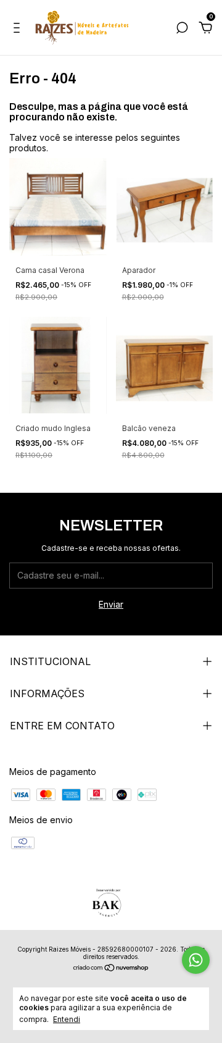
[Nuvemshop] (111, 968)
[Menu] (18, 29)
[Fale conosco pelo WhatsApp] (196, 960)
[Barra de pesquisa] (182, 29)
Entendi (66, 1019)
